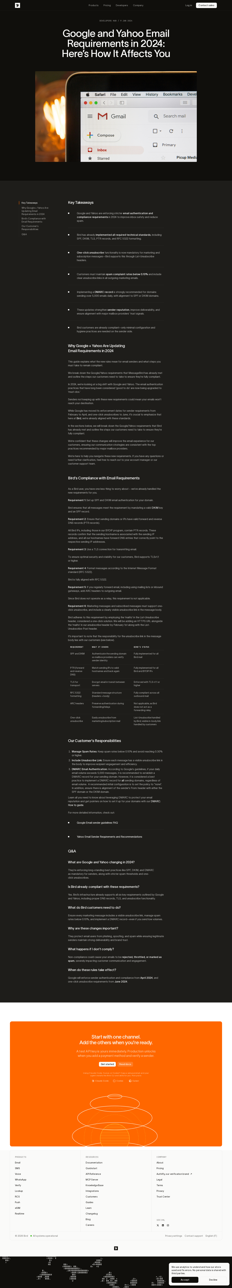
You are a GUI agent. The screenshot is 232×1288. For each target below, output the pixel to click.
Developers (122, 5)
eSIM (17, 1208)
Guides (89, 1202)
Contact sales (206, 5)
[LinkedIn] (163, 1225)
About (160, 1162)
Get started (107, 1064)
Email (17, 1162)
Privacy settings (173, 1236)
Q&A (24, 234)
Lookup (19, 1191)
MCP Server (92, 1179)
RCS (17, 1196)
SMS (17, 1168)
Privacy (160, 1191)
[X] (158, 1225)
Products (93, 5)
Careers (90, 1225)
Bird (79, 418)
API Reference (93, 1174)
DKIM (155, 507)
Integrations (92, 1191)
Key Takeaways (30, 203)
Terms (160, 1185)
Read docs (125, 1064)
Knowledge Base (94, 1185)
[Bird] (17, 5)
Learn (89, 1208)
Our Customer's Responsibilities (30, 228)
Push (17, 1202)
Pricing (107, 5)
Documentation (94, 1162)
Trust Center (163, 1196)
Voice (18, 1174)
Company (138, 5)
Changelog (92, 1213)
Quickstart (91, 1168)
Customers (92, 1196)
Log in (188, 5)
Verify (18, 1185)
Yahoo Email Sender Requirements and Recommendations (109, 836)
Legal (159, 1179)
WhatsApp (20, 1179)
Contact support (194, 1236)
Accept (185, 1280)
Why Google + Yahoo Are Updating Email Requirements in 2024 (35, 211)
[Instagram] (168, 1225)
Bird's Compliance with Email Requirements (34, 220)
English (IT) (211, 1236)
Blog (88, 1219)
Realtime (19, 1213)
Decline (213, 1280)
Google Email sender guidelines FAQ (97, 822)
